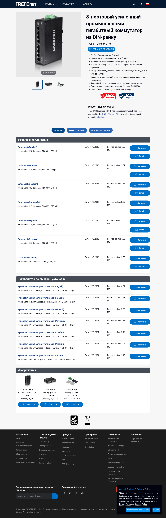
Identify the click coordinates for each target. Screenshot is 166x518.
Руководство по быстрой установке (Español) (41, 332)
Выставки (43, 459)
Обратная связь (22, 454)
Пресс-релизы (45, 446)
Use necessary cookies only (138, 510)
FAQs (110, 458)
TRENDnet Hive (68, 464)
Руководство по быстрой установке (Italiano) (40, 355)
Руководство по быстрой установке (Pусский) (41, 344)
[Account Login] (141, 4)
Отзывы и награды (47, 450)
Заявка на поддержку (117, 445)
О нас (18, 438)
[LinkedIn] (70, 492)
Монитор (66, 451)
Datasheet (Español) (28, 220)
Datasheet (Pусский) (28, 239)
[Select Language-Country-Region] (147, 4)
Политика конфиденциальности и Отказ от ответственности (88, 509)
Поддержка (68, 4)
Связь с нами (21, 450)
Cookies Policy (22, 512)
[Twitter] (76, 492)
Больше (65, 460)
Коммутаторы (68, 438)
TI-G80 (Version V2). (110, 114)
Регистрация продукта (117, 454)
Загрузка (141, 148)
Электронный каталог (25, 463)
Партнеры (87, 4)
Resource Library (45, 463)
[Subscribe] (55, 496)
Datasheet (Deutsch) (28, 184)
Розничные (90, 443)
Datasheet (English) (27, 147)
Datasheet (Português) (29, 202)
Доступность (21, 458)
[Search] (134, 4)
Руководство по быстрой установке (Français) (41, 298)
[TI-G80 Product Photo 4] (60, 84)
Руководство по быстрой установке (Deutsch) (41, 309)
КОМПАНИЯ (22, 434)
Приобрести (91, 434)
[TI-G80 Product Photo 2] (37, 84)
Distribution (89, 447)
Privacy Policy (125, 504)
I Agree (156, 510)
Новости (42, 454)
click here (101, 117)
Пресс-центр (44, 441)
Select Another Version (101, 49)
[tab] (58, 130)
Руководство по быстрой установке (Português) (42, 321)
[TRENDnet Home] (26, 4)
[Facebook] (64, 492)
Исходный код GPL (116, 463)
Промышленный (69, 455)
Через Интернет (91, 438)
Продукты (67, 434)
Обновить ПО (113, 450)
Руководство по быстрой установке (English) (40, 286)
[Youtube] (82, 492)
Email (141, 156)
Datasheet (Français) (28, 165)
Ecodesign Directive (116, 467)
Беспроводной (68, 443)
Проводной (67, 447)
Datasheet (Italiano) (27, 257)
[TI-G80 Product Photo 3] (48, 84)
